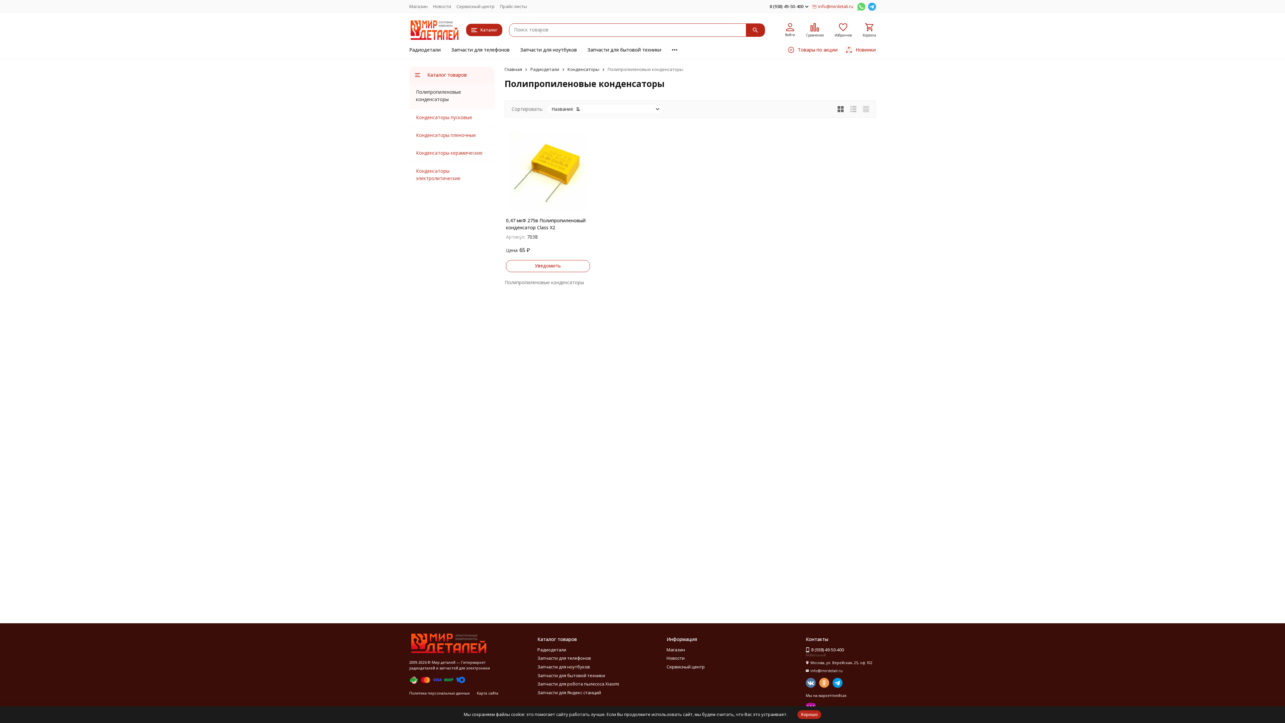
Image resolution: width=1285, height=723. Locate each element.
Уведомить (548, 265)
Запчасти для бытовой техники (624, 50)
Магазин (418, 6)
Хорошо (809, 714)
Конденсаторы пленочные (446, 135)
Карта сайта (487, 693)
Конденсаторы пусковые (444, 117)
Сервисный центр (475, 6)
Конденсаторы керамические (449, 153)
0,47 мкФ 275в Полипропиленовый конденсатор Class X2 (546, 224)
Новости (442, 6)
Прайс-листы (513, 6)
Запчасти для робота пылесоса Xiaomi (578, 684)
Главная (513, 69)
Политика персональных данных (439, 693)
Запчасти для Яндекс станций (569, 693)
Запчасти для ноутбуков (548, 50)
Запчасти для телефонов (480, 50)
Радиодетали (425, 50)
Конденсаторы (583, 69)
